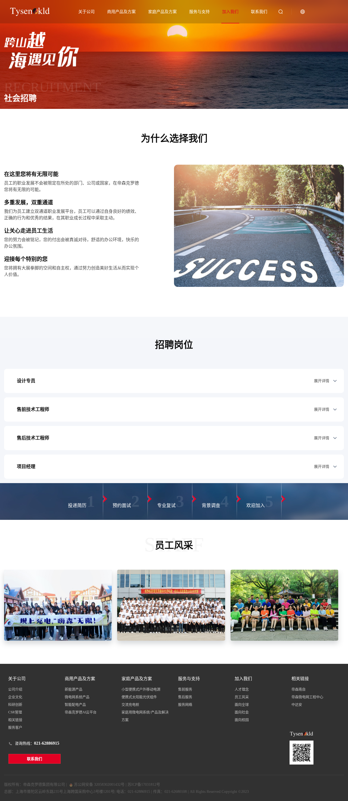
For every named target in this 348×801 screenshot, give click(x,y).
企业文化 (15, 697)
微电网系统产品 (77, 697)
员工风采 (242, 697)
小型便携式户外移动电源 (141, 689)
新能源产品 (73, 689)
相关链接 (15, 720)
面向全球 (242, 704)
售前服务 (185, 689)
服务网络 (185, 704)
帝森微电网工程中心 (307, 697)
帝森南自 (298, 689)
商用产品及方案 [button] (121, 12)
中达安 (296, 704)
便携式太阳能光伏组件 (139, 697)
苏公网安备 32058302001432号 (99, 784)
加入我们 (230, 12)
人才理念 (242, 689)
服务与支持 (199, 12)
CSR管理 (15, 712)
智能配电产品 (75, 704)
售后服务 (185, 697)
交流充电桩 (130, 704)
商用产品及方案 (80, 678)
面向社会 (242, 712)
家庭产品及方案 (162, 12)
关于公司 (86, 12)
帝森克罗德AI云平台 (81, 712)
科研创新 (15, 704)
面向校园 (242, 720)
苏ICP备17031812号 (144, 784)
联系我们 (259, 12)
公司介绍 (15, 689)
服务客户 (15, 727)
